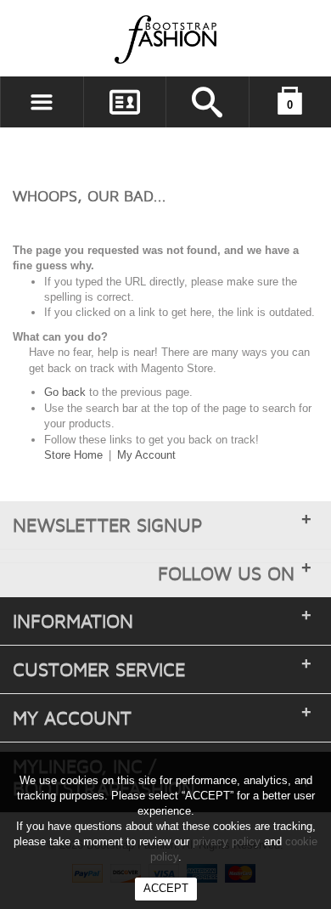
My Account (146, 455)
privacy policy (227, 841)
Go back (65, 392)
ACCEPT (165, 888)
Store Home (73, 455)
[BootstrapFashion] (115, 38)
